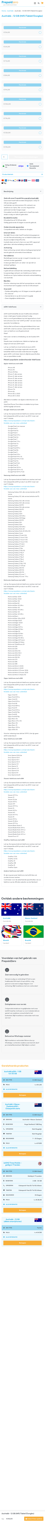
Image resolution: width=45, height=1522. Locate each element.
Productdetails (7, 174)
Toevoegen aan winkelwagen (26, 157)
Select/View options (34, 1519)
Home (4, 11)
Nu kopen (22, 1095)
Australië (10, 11)
